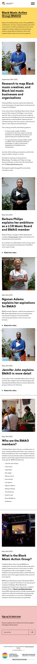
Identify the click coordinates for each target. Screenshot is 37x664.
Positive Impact (13, 237)
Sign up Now (7, 632)
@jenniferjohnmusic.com (12, 164)
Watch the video (10, 253)
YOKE (23, 650)
